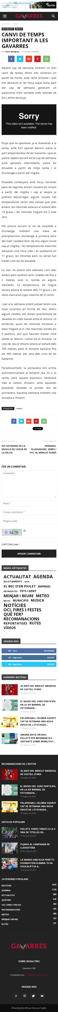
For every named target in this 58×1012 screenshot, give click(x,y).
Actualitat (8, 29)
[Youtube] (42, 996)
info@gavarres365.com (36, 974)
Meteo (19, 29)
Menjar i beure (19, 595)
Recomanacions (21, 618)
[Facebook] (16, 996)
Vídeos (10, 627)
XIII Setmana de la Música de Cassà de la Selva (14, 449)
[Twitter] (33, 996)
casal (27, 582)
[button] (53, 16)
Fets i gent (28, 591)
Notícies (15, 605)
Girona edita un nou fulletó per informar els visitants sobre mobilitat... (37, 738)
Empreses (44, 586)
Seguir (50, 657)
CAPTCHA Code (10, 544)
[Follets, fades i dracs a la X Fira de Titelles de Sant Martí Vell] (10, 832)
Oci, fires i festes (22, 609)
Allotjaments (13, 581)
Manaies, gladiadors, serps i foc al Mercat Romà (43, 449)
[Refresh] (24, 530)
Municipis (21, 600)
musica (37, 600)
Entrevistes (11, 591)
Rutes (35, 623)
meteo (19, 408)
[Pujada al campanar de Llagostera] (10, 848)
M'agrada (49, 651)
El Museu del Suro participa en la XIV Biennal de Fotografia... (38, 705)
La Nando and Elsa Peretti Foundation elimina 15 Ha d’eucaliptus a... (37, 863)
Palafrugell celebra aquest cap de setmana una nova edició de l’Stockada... (38, 721)
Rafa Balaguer (12, 51)
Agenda (43, 576)
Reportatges (15, 623)
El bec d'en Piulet (20, 586)
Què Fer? (13, 614)
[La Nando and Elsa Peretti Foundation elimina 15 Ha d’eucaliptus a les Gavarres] (10, 863)
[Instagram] (24, 996)
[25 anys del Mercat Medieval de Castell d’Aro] (10, 689)
